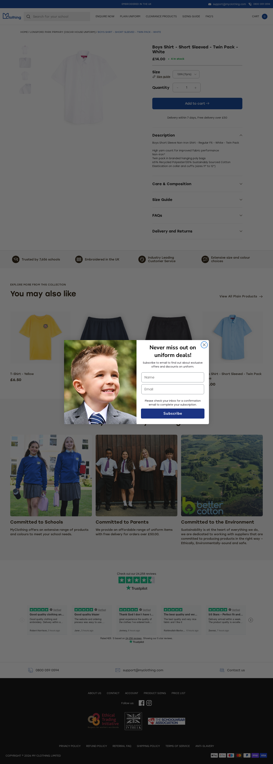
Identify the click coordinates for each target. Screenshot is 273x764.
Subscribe (172, 413)
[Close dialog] (204, 345)
